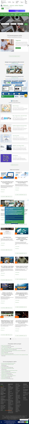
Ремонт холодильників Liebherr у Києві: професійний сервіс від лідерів (18, 396)
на (2, 385)
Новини (24, 14)
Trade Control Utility (16, 135)
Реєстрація (7, 8)
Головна (2, 14)
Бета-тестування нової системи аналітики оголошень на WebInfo (7, 182)
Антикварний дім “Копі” (4, 374)
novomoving (2, 317)
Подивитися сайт (18, 48)
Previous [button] (1, 45)
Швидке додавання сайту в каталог (17, 2)
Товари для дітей (15, 107)
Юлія (18, 107)
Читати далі (3, 217)
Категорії (5, 14)
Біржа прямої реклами (21, 40)
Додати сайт (13, 2)
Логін (2, 8)
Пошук (26, 24)
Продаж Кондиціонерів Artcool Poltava (6, 349)
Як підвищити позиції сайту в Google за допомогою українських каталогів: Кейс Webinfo (18, 408)
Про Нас (27, 14)
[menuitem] (4, 2)
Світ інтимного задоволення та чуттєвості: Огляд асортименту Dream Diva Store (22, 321)
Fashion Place (3, 377)
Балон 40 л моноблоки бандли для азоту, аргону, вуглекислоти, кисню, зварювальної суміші (14, 354)
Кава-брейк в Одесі (7, 237)
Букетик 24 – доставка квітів (5, 353)
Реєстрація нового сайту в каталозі (16, 14)
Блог (8, 14)
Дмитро (1, 178)
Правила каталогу (12, 14)
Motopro (2, 352)
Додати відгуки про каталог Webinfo (26, 2)
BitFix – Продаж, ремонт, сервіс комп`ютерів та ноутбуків (9, 348)
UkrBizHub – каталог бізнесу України (18, 145)
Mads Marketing (15, 155)
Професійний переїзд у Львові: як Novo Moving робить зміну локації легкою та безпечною (7, 321)
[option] (14, 45)
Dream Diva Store (16, 317)
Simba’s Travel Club (15, 105)
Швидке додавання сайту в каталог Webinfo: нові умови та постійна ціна (21, 294)
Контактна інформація (20, 14)
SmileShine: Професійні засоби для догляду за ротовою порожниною (11, 350)
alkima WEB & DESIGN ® (4, 378)
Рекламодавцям (25, 399)
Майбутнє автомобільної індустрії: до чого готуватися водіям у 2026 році (7, 294)
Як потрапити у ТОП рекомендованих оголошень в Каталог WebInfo (4, 2)
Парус (2, 366)
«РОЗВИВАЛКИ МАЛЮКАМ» (5, 346)
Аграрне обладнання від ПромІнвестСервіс (7, 368)
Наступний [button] (27, 45)
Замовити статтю (22, 2)
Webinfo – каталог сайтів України (13, 5)
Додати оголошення (9, 2)
